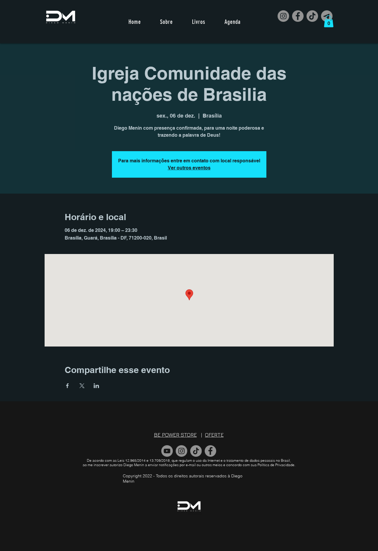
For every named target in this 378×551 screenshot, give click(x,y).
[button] (329, 21)
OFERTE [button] (214, 435)
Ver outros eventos (189, 168)
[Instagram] (283, 16)
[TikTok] (312, 16)
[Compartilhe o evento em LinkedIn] (96, 385)
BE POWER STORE (175, 435)
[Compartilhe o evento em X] (82, 385)
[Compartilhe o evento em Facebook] (67, 385)
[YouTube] (167, 451)
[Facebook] (298, 16)
